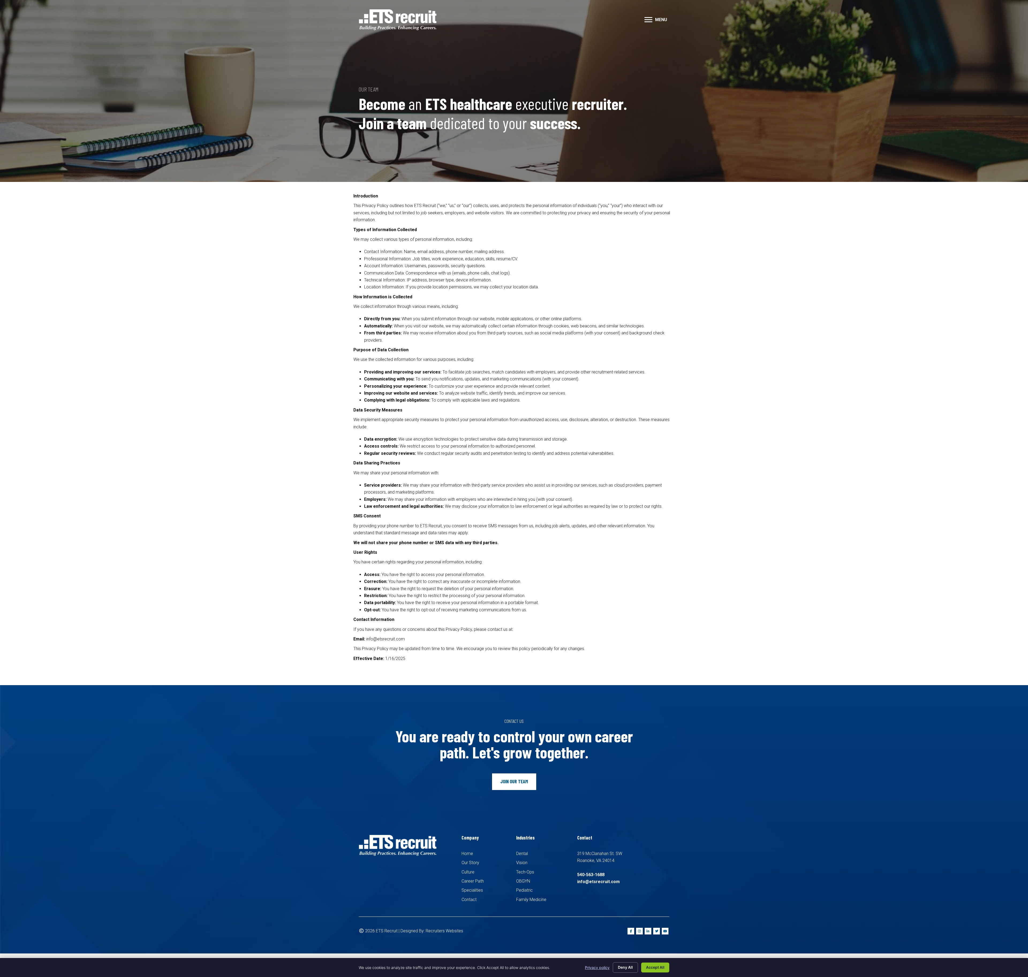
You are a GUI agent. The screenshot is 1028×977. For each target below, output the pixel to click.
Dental (522, 853)
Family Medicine (531, 899)
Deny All (625, 967)
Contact (469, 899)
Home (467, 853)
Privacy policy (597, 967)
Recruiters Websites (444, 930)
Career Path (473, 881)
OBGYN (523, 881)
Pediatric (524, 890)
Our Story (470, 862)
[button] (648, 19)
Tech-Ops (525, 872)
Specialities (472, 890)
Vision (521, 862)
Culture (468, 872)
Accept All (655, 967)
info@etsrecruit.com (598, 881)
